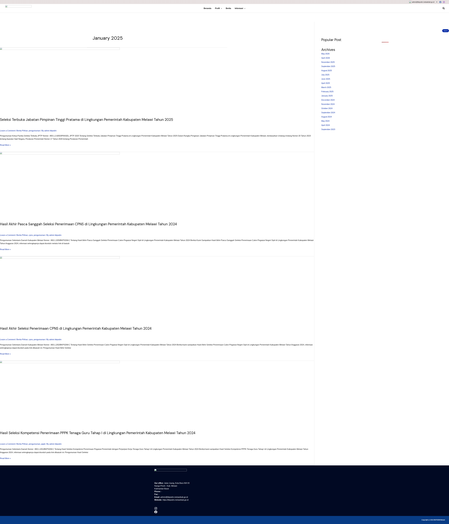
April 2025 (325, 83)
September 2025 (328, 66)
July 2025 (325, 75)
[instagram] (155, 509)
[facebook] (155, 512)
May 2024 (325, 121)
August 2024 (326, 117)
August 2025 (326, 71)
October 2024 (327, 108)
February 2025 (327, 92)
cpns (31, 235)
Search (446, 30)
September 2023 (328, 129)
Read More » (5, 144)
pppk (43, 444)
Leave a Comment (7, 131)
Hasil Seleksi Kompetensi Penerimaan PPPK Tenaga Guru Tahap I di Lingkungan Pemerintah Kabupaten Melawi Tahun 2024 (97, 433)
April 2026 (325, 58)
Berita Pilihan (22, 131)
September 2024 (328, 113)
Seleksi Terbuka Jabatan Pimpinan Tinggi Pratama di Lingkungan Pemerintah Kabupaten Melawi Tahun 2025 (86, 119)
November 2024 (328, 104)
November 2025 (328, 62)
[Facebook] (440, 2)
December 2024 (328, 100)
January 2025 (327, 96)
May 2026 (325, 54)
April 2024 (325, 125)
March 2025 (326, 87)
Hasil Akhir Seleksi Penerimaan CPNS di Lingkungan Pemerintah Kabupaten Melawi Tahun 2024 (76, 328)
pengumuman (34, 131)
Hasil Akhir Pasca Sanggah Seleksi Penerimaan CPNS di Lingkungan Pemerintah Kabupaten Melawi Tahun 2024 (88, 224)
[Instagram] (444, 2)
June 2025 (325, 79)
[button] (221, 8)
